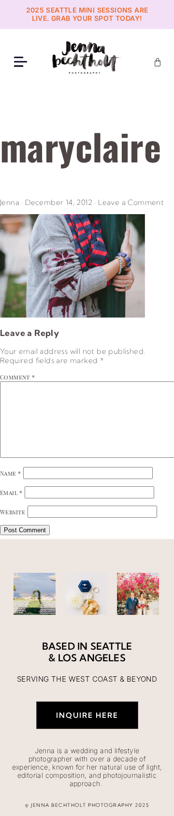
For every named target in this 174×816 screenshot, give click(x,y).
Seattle (111, 646)
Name (10, 473)
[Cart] (158, 62)
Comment (17, 377)
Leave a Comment (131, 202)
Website (13, 512)
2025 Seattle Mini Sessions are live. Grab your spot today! (87, 14)
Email (11, 492)
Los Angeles (92, 658)
